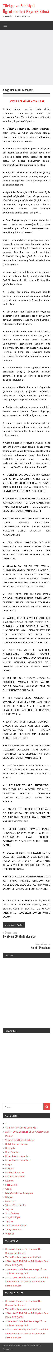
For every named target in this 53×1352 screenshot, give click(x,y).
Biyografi (10, 1147)
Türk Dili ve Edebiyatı (16, 1225)
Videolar (9, 1233)
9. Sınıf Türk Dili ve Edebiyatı (20, 1139)
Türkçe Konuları (13, 1229)
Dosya (8, 1164)
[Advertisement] (26, 57)
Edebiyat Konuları (14, 1172)
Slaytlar (9, 1209)
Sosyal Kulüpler (13, 1217)
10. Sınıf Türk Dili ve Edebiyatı (20, 1127)
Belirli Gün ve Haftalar (16, 1143)
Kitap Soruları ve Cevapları (19, 1192)
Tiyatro (9, 1221)
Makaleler (10, 1200)
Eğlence (9, 1180)
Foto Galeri (11, 1184)
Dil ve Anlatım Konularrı (17, 1160)
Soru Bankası (12, 1213)
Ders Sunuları (12, 1151)
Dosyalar (9, 1168)
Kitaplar (9, 1196)
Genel (8, 1188)
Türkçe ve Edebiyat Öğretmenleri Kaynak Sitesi (26, 8)
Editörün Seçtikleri (15, 1176)
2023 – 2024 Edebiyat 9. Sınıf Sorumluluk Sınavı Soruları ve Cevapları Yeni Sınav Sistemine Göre (26, 1281)
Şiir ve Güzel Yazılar (14, 924)
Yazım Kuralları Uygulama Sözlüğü (23, 1256)
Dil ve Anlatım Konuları (17, 1156)
